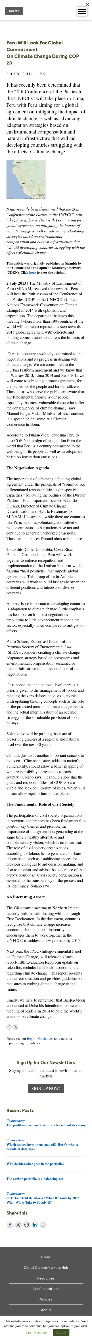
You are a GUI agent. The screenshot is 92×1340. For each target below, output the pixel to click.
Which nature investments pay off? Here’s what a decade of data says (42, 1144)
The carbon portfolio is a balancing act (34, 1178)
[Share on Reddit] (26, 1224)
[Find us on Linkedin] (22, 1027)
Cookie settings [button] (36, 1332)
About (46, 1309)
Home (46, 1256)
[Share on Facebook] (10, 1224)
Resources (45, 1278)
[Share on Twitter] (18, 1224)
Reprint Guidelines (40, 1038)
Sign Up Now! (45, 1088)
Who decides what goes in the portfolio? (35, 1163)
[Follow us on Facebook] (9, 1027)
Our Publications (45, 1288)
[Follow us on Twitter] (15, 1027)
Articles (46, 1299)
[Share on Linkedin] (34, 1224)
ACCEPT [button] (61, 1332)
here (32, 272)
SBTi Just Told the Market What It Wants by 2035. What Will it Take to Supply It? (43, 1198)
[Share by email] (43, 1224)
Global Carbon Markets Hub (46, 1267)
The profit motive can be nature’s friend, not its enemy (46, 1122)
